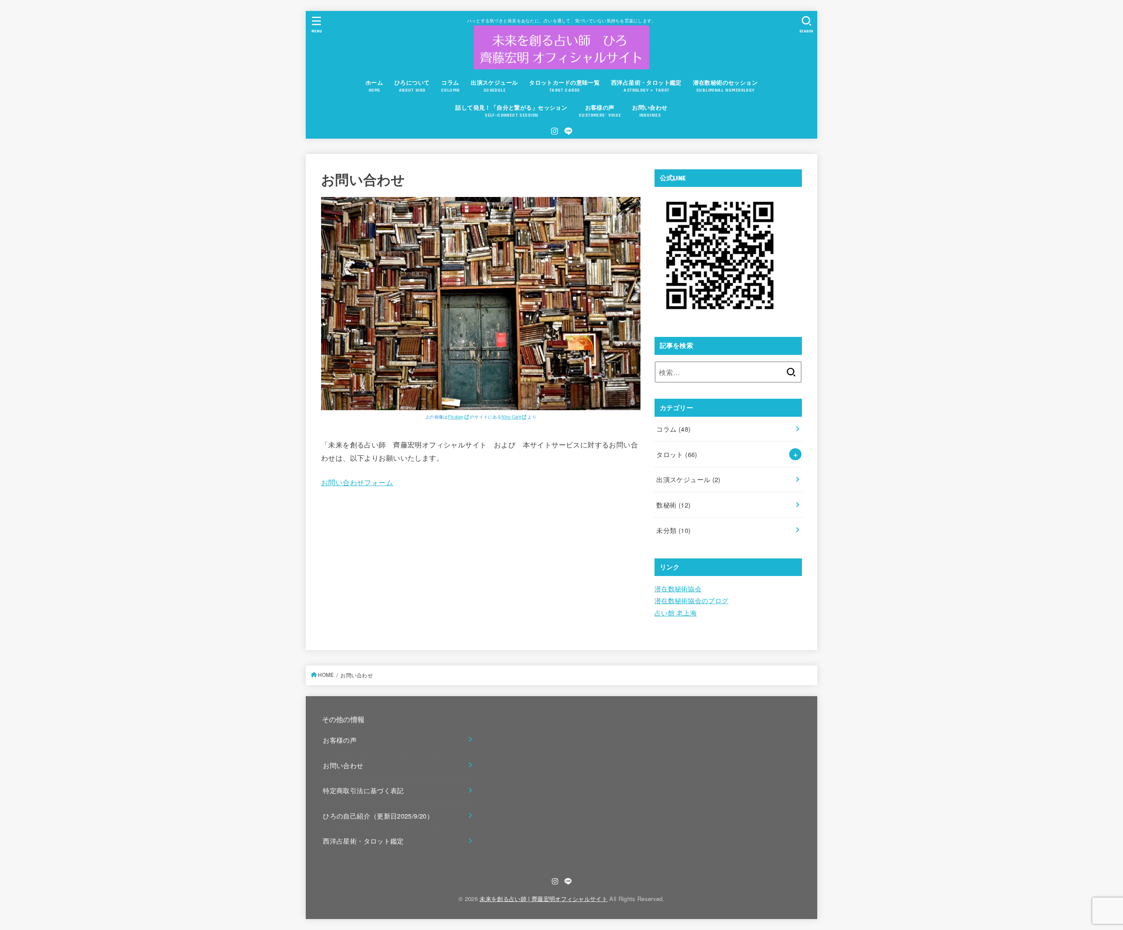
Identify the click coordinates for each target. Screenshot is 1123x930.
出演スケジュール (688, 479)
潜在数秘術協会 (677, 588)
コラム (673, 428)
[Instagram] (554, 131)
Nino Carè (511, 417)
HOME (326, 674)
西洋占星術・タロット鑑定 (363, 840)
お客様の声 (340, 739)
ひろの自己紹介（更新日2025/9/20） (378, 815)
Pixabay (456, 417)
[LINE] (568, 131)
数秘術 (673, 504)
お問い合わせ (343, 765)
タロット (676, 454)
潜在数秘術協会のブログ (691, 600)
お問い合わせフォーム (357, 482)
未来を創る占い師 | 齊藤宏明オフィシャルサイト (543, 898)
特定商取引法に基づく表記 (363, 790)
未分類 (673, 530)
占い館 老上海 (675, 612)
